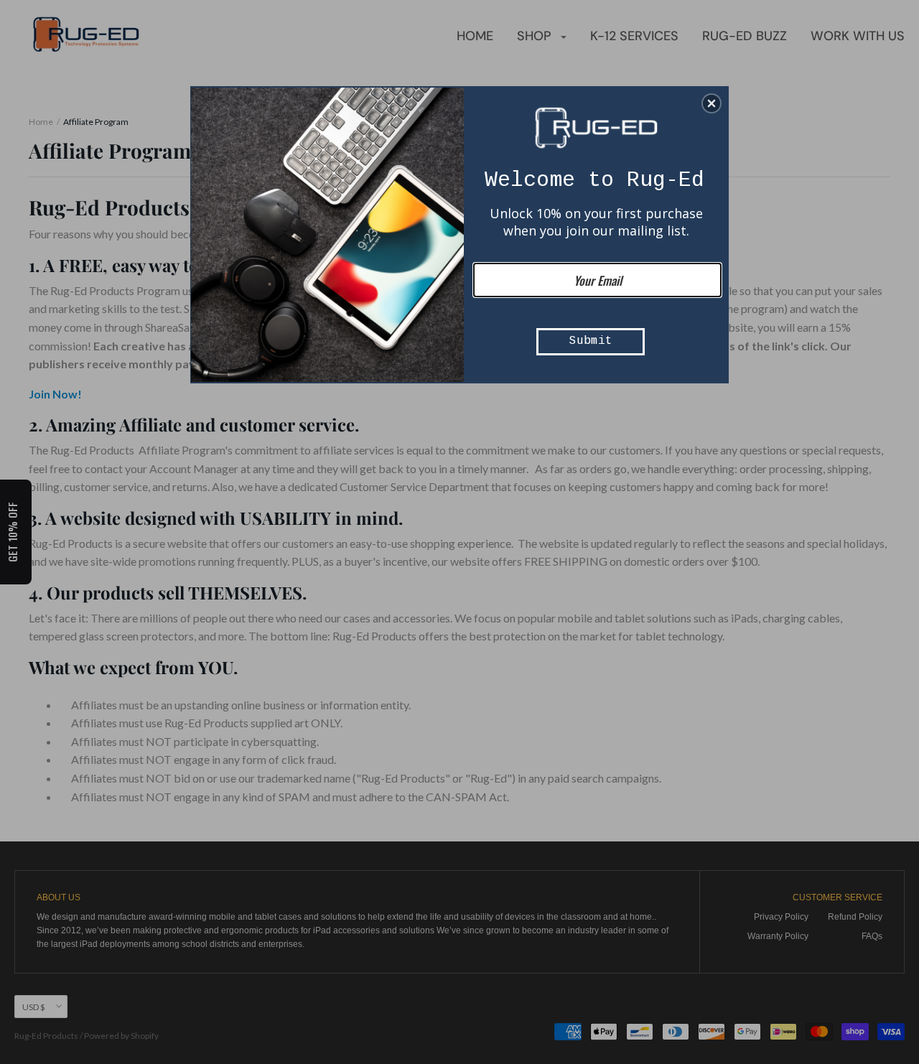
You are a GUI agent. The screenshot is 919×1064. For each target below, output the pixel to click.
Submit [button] (590, 341)
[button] (711, 103)
